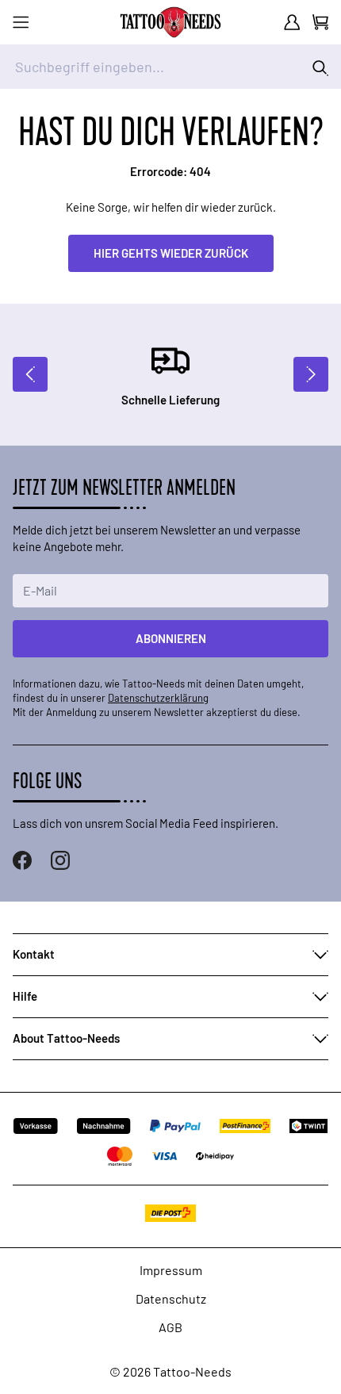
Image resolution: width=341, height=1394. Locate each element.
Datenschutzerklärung (158, 697)
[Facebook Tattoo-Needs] (22, 860)
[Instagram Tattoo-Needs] (60, 860)
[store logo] (170, 22)
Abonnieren (171, 638)
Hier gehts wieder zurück (171, 253)
